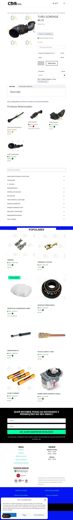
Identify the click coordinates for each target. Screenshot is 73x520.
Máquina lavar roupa (45, 13)
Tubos (53, 13)
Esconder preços (43, 81)
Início (8, 13)
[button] (45, 500)
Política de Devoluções (21, 495)
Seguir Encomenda (21, 459)
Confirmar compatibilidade (45, 34)
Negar (24, 515)
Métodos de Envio (21, 456)
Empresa (21, 453)
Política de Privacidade (52, 490)
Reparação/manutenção (17, 13)
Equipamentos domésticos (32, 13)
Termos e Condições (52, 495)
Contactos (21, 449)
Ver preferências (39, 515)
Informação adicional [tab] (25, 86)
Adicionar (52, 63)
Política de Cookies (21, 490)
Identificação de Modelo (21, 463)
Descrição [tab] (12, 86)
